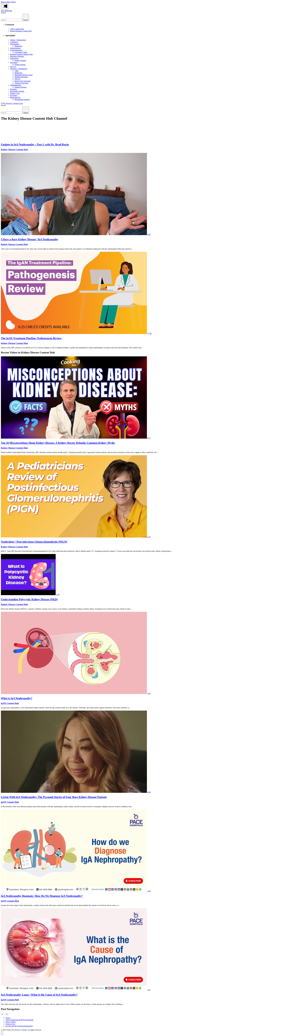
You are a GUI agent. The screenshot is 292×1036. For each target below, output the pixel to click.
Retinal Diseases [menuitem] (20, 87)
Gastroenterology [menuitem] (16, 50)
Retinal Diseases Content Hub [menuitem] (21, 31)
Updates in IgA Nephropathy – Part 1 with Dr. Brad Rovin (35, 144)
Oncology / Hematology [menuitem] (18, 69)
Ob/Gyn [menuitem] (13, 67)
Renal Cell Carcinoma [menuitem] (23, 81)
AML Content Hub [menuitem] (17, 29)
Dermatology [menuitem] (15, 44)
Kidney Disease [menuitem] (20, 60)
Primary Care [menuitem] (15, 93)
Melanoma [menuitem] (18, 46)
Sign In (3, 11)
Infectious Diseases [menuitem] (17, 56)
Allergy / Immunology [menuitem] (18, 40)
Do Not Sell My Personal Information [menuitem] (19, 1026)
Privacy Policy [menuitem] (10, 1022)
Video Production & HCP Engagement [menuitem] (19, 1020)
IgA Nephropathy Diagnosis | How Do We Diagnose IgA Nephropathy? (42, 895)
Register (9, 11)
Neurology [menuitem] (14, 62)
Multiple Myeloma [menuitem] (21, 77)
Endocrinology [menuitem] (15, 48)
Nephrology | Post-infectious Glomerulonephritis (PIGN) (34, 541)
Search (3, 13)
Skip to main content (8, 2)
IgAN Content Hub (10, 703)
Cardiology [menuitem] (14, 42)
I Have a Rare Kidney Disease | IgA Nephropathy (29, 239)
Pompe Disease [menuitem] (20, 65)
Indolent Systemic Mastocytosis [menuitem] (21, 54)
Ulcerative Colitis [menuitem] (21, 52)
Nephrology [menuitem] (14, 58)
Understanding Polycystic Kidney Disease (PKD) (29, 599)
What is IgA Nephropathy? (16, 698)
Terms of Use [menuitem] (10, 1024)
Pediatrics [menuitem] (13, 89)
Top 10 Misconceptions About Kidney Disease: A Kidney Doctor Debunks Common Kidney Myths (58, 442)
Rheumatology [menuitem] (15, 97)
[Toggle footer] (2, 1033)
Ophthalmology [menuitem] (15, 85)
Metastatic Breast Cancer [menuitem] (24, 75)
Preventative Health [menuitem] (17, 91)
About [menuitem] (7, 1018)
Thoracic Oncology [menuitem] (22, 83)
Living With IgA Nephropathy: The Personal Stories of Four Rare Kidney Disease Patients (54, 797)
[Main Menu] (4, 6)
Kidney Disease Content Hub (14, 149)
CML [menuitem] (17, 71)
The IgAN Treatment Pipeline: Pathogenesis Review (31, 338)
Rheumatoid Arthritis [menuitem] (22, 99)
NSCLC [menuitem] (18, 79)
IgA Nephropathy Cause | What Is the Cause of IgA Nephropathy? (39, 994)
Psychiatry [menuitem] (14, 95)
